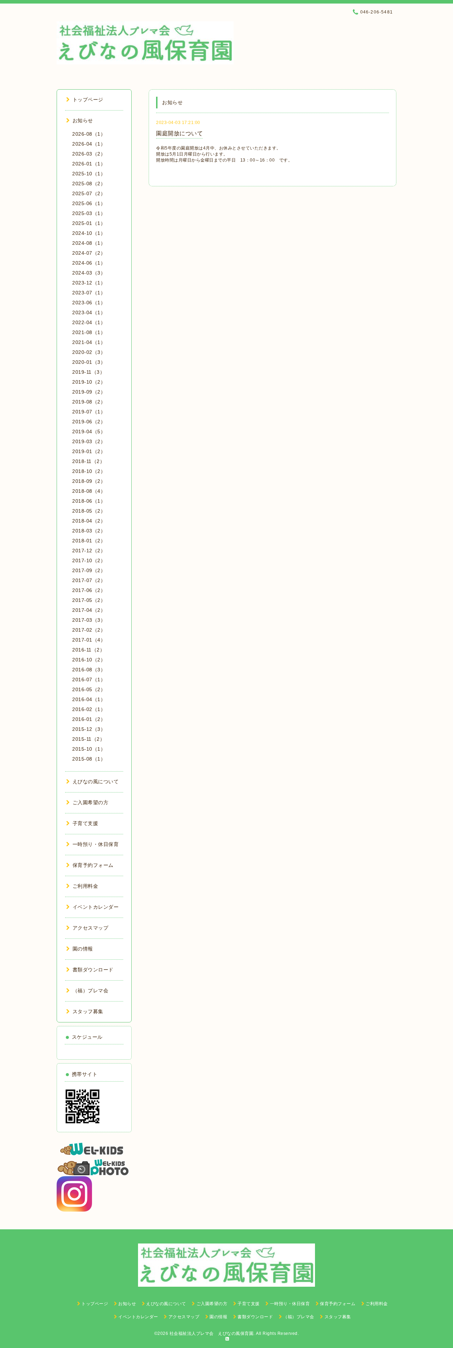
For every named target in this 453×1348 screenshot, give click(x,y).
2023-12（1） (88, 283)
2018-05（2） (88, 511)
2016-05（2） (88, 689)
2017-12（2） (88, 550)
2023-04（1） (88, 312)
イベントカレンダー (96, 907)
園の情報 (83, 949)
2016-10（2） (88, 659)
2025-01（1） (88, 223)
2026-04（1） (88, 144)
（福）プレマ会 (90, 990)
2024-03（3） (88, 273)
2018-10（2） (88, 471)
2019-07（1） (88, 411)
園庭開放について (179, 133)
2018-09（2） (88, 481)
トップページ (88, 99)
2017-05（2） (88, 600)
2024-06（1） (88, 263)
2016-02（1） (88, 709)
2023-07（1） (88, 292)
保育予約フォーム (93, 865)
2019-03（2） (88, 441)
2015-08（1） (88, 759)
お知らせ (83, 120)
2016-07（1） (88, 679)
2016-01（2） (88, 719)
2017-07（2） (88, 580)
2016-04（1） (88, 699)
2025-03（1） (88, 213)
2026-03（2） (88, 154)
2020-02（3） (88, 352)
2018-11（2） (88, 461)
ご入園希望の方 (90, 802)
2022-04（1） (88, 322)
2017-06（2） (88, 590)
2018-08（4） (88, 491)
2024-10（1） (88, 233)
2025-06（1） (88, 203)
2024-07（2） (88, 253)
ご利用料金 (85, 886)
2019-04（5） (88, 431)
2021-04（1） (88, 342)
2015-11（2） (88, 739)
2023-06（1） (88, 302)
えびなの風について (96, 781)
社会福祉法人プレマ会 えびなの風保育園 (212, 1333)
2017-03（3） (88, 620)
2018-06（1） (88, 501)
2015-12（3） (88, 729)
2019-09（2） (88, 392)
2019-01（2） (88, 451)
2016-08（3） (88, 669)
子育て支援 (85, 823)
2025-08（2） (88, 183)
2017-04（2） (88, 610)
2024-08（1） (88, 243)
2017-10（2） (88, 560)
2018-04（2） (88, 521)
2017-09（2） (88, 570)
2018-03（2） (88, 531)
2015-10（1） (88, 749)
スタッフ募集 (88, 1011)
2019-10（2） (88, 382)
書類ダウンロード (93, 969)
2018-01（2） (88, 540)
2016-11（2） (88, 650)
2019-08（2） (88, 402)
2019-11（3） (88, 372)
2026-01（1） (88, 164)
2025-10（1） (88, 173)
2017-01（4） (88, 640)
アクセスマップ (90, 928)
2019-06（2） (88, 421)
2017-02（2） (88, 630)
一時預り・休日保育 (96, 844)
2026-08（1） (88, 134)
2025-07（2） (88, 193)
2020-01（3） (88, 362)
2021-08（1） (88, 332)
